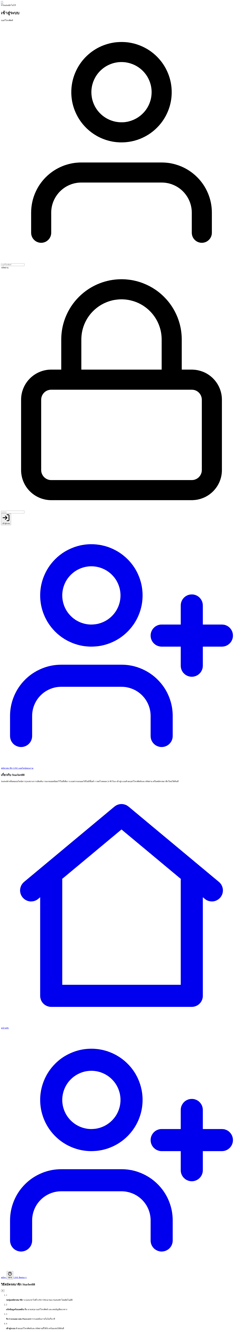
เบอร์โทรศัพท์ (7, 20)
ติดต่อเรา (20, 1277)
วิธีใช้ (10, 1278)
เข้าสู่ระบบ (6, 523)
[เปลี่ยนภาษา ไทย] (2, 2)
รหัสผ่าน (4, 268)
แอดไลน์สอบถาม (23, 768)
